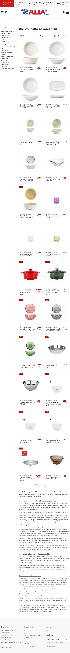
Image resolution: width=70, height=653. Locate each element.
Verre (3, 39)
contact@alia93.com (32, 647)
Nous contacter (7, 647)
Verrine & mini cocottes (9, 47)
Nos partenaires (7, 635)
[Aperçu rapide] (41, 42)
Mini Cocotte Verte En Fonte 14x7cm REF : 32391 (53, 292)
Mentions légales (7, 640)
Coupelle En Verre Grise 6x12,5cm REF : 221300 (53, 330)
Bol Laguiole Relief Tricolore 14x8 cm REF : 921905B (53, 404)
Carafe (4, 41)
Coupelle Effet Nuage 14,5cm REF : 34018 (53, 143)
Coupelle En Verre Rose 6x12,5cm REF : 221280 (27, 330)
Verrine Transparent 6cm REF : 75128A (26, 255)
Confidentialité (6, 637)
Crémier (4, 66)
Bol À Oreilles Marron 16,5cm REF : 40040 (53, 478)
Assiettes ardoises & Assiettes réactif (8, 69)
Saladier (4, 45)
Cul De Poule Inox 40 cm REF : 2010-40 (27, 403)
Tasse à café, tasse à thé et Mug (8, 63)
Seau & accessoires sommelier (8, 57)
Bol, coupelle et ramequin (7, 50)
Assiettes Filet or (7, 35)
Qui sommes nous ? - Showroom (8, 631)
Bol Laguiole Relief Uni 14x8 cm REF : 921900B (53, 441)
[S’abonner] (67, 639)
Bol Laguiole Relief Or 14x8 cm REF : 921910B (27, 441)
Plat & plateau (6, 37)
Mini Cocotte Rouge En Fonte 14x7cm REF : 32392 (27, 292)
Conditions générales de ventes (11, 642)
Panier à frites (6, 43)
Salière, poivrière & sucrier (7, 53)
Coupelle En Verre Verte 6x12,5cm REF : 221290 (27, 366)
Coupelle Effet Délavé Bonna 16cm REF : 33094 (27, 180)
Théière (4, 60)
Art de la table (5, 28)
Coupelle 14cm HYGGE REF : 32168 (27, 106)
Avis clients (5, 645)
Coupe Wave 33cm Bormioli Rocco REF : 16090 (26, 479)
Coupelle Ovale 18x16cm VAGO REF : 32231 (53, 70)
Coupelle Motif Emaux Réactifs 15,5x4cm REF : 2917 (27, 217)
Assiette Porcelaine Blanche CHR (8, 32)
